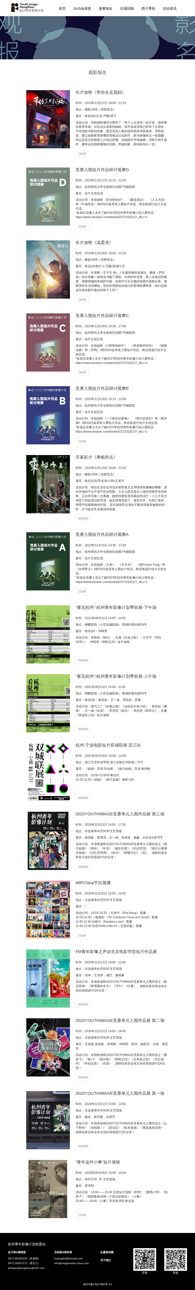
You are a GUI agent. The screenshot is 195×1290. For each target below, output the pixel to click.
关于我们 (105, 1260)
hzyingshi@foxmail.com (68, 1258)
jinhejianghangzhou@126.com (26, 1267)
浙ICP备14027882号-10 (97, 1284)
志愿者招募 (107, 1252)
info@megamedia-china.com (71, 1263)
